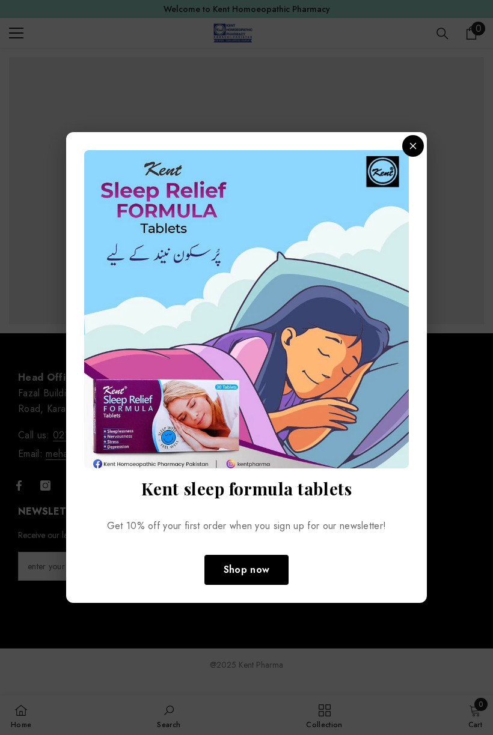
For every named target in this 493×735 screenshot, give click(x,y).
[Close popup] (413, 146)
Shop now (247, 569)
